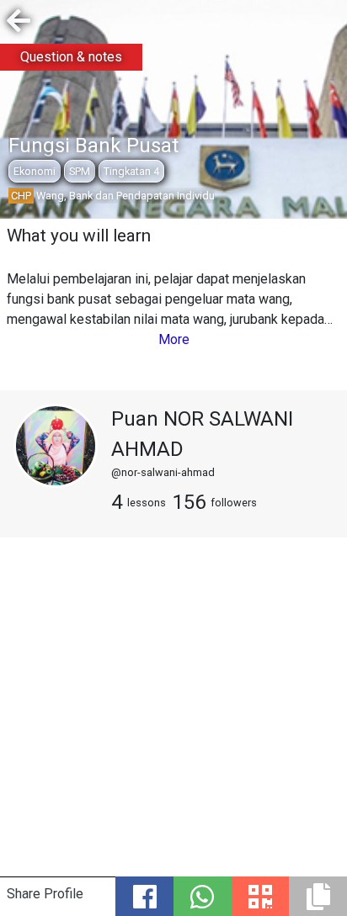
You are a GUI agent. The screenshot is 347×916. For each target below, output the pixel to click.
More (174, 339)
